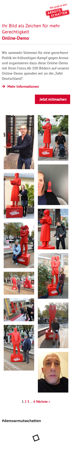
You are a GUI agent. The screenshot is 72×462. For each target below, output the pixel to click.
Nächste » (43, 401)
